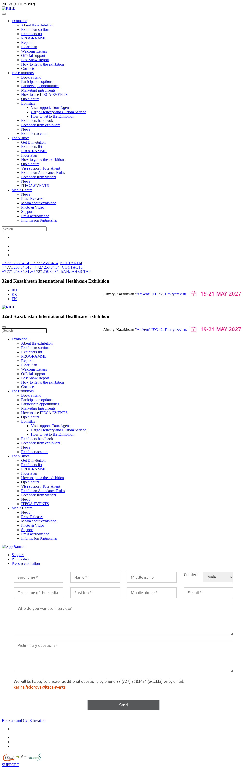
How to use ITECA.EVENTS (44, 94)
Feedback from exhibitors (40, 125)
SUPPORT (10, 765)
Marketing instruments (38, 90)
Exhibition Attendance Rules (43, 173)
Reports (27, 42)
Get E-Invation (34, 720)
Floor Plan (29, 47)
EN (14, 299)
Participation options (36, 81)
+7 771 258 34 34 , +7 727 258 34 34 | (32, 267)
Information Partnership (39, 220)
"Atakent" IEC (147, 294)
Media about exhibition (38, 203)
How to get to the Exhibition (52, 116)
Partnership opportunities (40, 86)
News (25, 129)
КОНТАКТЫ (71, 263)
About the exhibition (37, 25)
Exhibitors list (31, 34)
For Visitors (20, 138)
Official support (33, 55)
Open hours (30, 99)
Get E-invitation (33, 142)
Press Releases (32, 199)
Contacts (27, 68)
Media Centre (22, 190)
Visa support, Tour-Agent (50, 107)
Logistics (28, 103)
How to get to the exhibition (42, 64)
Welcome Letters (34, 51)
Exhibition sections (35, 29)
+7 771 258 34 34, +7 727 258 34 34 (30, 263)
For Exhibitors (23, 73)
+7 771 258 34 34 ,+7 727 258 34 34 (30, 271)
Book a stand (31, 77)
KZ (14, 294)
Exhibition (19, 21)
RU (14, 290)
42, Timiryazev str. (173, 294)
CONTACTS (72, 267)
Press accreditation (35, 216)
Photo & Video (32, 207)
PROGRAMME (34, 38)
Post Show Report (35, 60)
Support (27, 212)
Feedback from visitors (38, 177)
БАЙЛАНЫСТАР (76, 271)
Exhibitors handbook (37, 120)
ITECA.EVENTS (35, 186)
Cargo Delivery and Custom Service (58, 112)
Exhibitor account (34, 133)
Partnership (20, 559)
